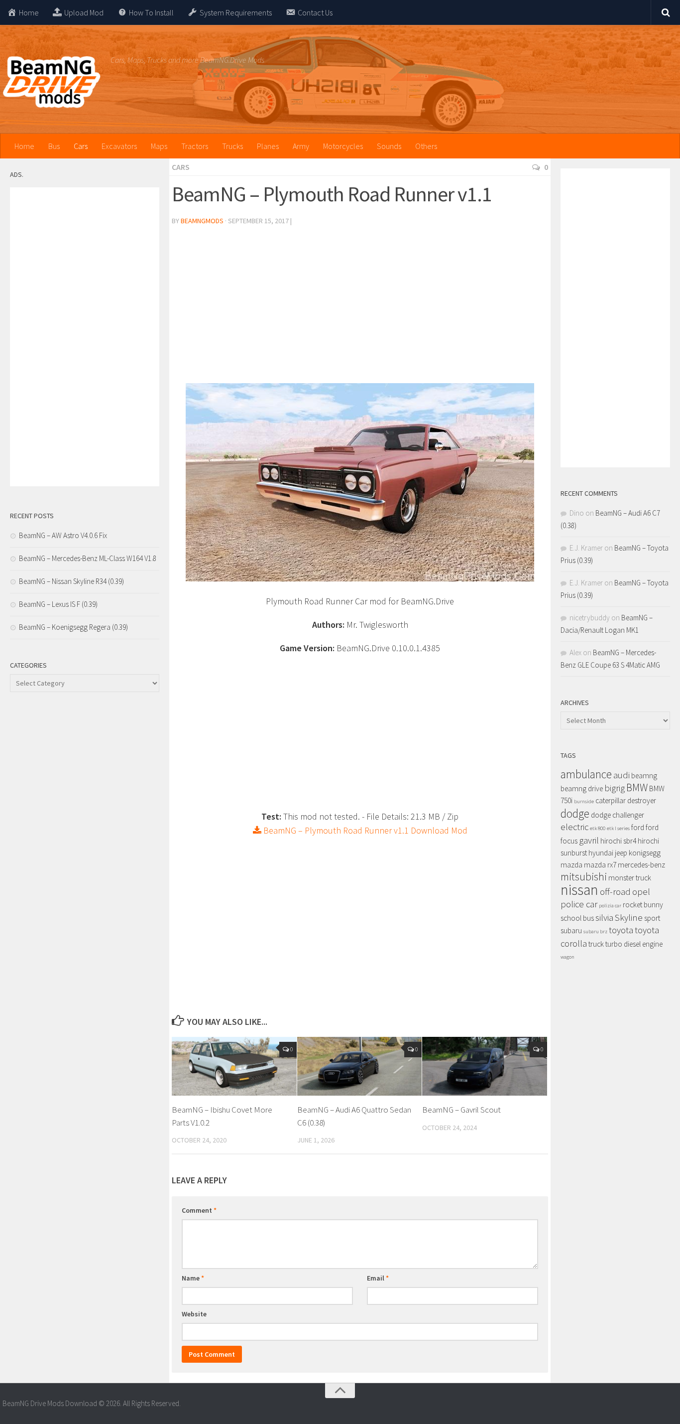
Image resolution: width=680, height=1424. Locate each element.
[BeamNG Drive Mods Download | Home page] (51, 82)
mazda (571, 864)
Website (194, 1313)
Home (24, 146)
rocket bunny (643, 904)
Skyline (629, 917)
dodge (575, 813)
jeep (621, 852)
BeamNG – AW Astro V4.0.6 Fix (63, 535)
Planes (268, 146)
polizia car (610, 905)
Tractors (194, 146)
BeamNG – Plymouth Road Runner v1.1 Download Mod (364, 830)
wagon (567, 957)
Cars (81, 146)
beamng (644, 775)
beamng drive (582, 788)
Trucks (232, 146)
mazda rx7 (600, 864)
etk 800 (597, 828)
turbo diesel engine (634, 944)
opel (641, 891)
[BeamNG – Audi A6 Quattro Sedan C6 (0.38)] (359, 1066)
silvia (604, 917)
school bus (577, 918)
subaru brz (595, 931)
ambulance (586, 774)
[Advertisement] (360, 308)
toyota (621, 930)
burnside (584, 801)
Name (193, 1278)
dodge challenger (617, 815)
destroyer (641, 800)
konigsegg (645, 852)
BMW (637, 787)
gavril (589, 840)
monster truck (629, 877)
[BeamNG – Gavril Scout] (484, 1066)
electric (574, 827)
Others (426, 146)
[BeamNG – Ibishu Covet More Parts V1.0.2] (234, 1066)
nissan (579, 889)
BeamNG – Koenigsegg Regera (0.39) (73, 627)
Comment (199, 1210)
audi (621, 775)
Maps (159, 146)
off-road (615, 891)
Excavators (119, 146)
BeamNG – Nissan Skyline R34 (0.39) (71, 581)
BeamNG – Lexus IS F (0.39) (58, 604)
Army (301, 146)
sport (652, 918)
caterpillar (610, 800)
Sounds (389, 146)
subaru (571, 930)
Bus (54, 146)
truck (596, 944)
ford (637, 827)
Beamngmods (202, 220)
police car (579, 904)
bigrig (614, 788)
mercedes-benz (641, 864)
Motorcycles (343, 146)
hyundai (600, 852)
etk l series (618, 828)
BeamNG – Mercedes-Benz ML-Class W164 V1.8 (87, 558)
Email (378, 1278)
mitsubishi (584, 876)
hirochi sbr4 (618, 841)
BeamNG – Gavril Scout (461, 1109)
